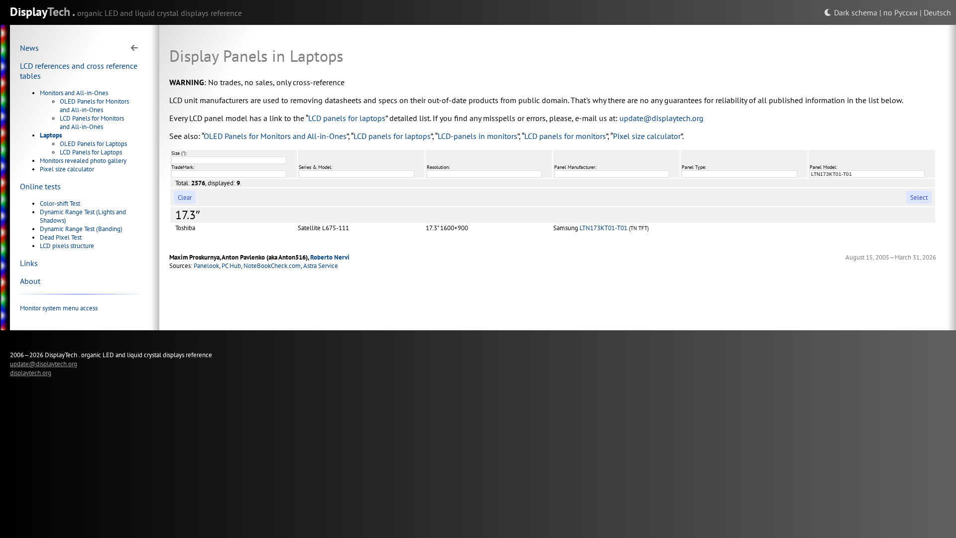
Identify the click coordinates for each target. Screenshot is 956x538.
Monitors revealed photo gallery (83, 160)
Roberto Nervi (330, 257)
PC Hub (231, 266)
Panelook (206, 266)
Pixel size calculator (67, 169)
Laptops (51, 135)
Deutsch (937, 12)
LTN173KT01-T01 (603, 228)
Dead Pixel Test (61, 237)
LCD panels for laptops (346, 118)
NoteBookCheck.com (272, 266)
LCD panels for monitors (565, 136)
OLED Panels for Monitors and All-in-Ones (94, 105)
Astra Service (320, 266)
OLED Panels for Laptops (93, 143)
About (30, 281)
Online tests (40, 186)
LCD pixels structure (67, 246)
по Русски (900, 12)
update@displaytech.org (661, 118)
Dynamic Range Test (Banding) (81, 229)
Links (29, 263)
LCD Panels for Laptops (91, 152)
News (29, 48)
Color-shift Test (60, 203)
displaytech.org (30, 372)
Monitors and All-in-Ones (74, 93)
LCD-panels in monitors (477, 136)
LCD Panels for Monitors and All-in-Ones (92, 122)
